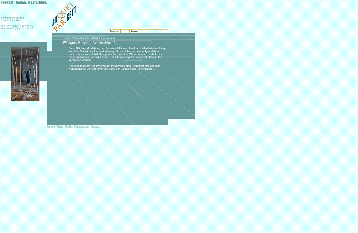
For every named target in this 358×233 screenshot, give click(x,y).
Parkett (69, 126)
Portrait (51, 126)
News (60, 126)
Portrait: (67, 38)
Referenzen (82, 126)
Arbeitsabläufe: (80, 38)
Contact (95, 126)
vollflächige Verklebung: (103, 38)
